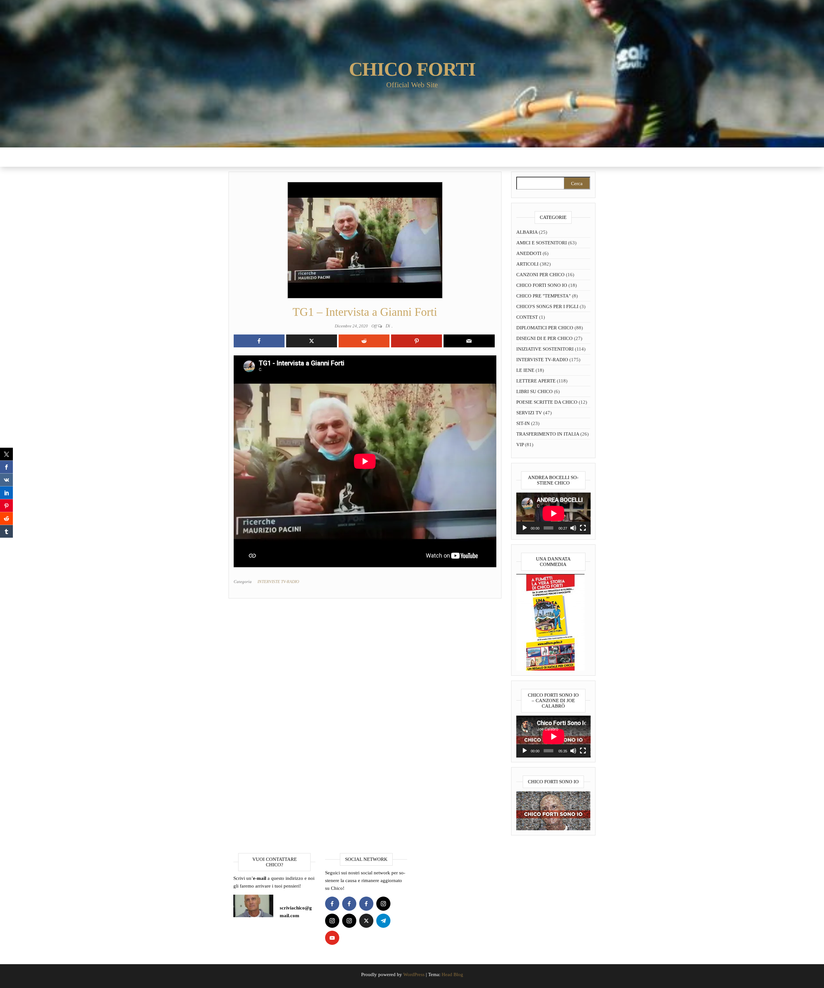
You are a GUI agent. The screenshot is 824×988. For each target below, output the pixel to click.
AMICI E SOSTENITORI (541, 242)
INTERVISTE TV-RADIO (278, 581)
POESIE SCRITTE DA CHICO (546, 402)
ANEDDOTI (528, 253)
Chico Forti (412, 69)
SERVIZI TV (529, 412)
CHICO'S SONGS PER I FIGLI (547, 306)
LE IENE (525, 370)
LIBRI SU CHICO (534, 391)
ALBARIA (527, 232)
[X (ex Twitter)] (366, 921)
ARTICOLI (527, 264)
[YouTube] (332, 938)
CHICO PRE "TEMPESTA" (543, 295)
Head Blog (452, 974)
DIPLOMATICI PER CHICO (544, 327)
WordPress (414, 974)
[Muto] (573, 528)
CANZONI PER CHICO (540, 274)
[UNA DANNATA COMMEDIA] (550, 621)
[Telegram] (383, 921)
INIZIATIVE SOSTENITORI (545, 349)
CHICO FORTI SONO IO (541, 285)
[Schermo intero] (583, 528)
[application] (553, 513)
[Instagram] (383, 904)
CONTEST (527, 317)
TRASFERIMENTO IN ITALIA (547, 434)
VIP (520, 444)
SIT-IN (523, 423)
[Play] (524, 528)
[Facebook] (332, 904)
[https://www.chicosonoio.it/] (553, 810)
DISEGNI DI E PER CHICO (544, 338)
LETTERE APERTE (536, 380)
